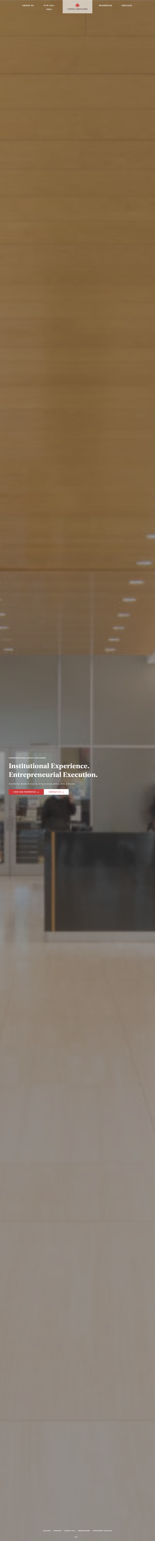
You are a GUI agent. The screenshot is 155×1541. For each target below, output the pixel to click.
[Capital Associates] (78, 6)
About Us (28, 5)
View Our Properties (25, 792)
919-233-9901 (49, 7)
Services (126, 5)
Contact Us (55, 792)
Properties (105, 5)
